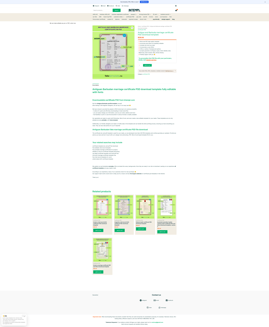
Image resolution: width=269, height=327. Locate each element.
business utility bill (105, 14)
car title (95, 16)
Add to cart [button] (98, 230)
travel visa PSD (108, 16)
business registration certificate (120, 14)
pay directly (156, 19)
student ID (110, 19)
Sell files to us (144, 1)
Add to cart (147, 65)
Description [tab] (95, 85)
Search (116, 10)
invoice (151, 16)
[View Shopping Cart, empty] (176, 10)
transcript (124, 19)
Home (139, 26)
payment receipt (133, 19)
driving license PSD (144, 14)
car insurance (163, 16)
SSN (100, 16)
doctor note (143, 19)
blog (173, 19)
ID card (155, 14)
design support (166, 19)
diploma (117, 19)
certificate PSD (130, 16)
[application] (136, 14)
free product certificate (99, 19)
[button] (132, 28)
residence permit (164, 14)
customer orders (118, 16)
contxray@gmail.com (157, 322)
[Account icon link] (176, 5)
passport (133, 14)
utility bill (95, 14)
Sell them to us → (169, 70)
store (156, 16)
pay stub (138, 16)
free (170, 16)
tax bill (145, 16)
